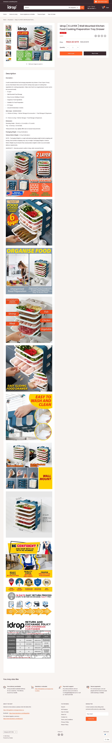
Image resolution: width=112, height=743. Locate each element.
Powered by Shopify (8, 738)
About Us (63, 714)
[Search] (82, 7)
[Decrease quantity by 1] (68, 47)
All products (10, 19)
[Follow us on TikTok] (62, 735)
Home (5, 14)
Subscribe (91, 718)
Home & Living (13, 14)
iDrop (61, 36)
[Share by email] (105, 36)
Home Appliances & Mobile (27, 14)
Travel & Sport (41, 14)
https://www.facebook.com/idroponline (19, 713)
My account (91, 8)
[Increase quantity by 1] (78, 47)
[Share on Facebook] (96, 36)
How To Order (51, 14)
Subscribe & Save (102, 1)
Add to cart (71, 53)
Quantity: (62, 47)
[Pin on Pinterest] (99, 36)
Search (63, 707)
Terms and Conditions (67, 719)
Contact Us (64, 717)
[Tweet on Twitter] (102, 36)
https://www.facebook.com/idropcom (13, 718)
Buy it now (95, 53)
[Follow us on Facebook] (59, 735)
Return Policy (64, 724)
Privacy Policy (65, 722)
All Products (64, 709)
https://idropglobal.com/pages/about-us (13, 710)
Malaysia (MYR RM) (9, 732)
